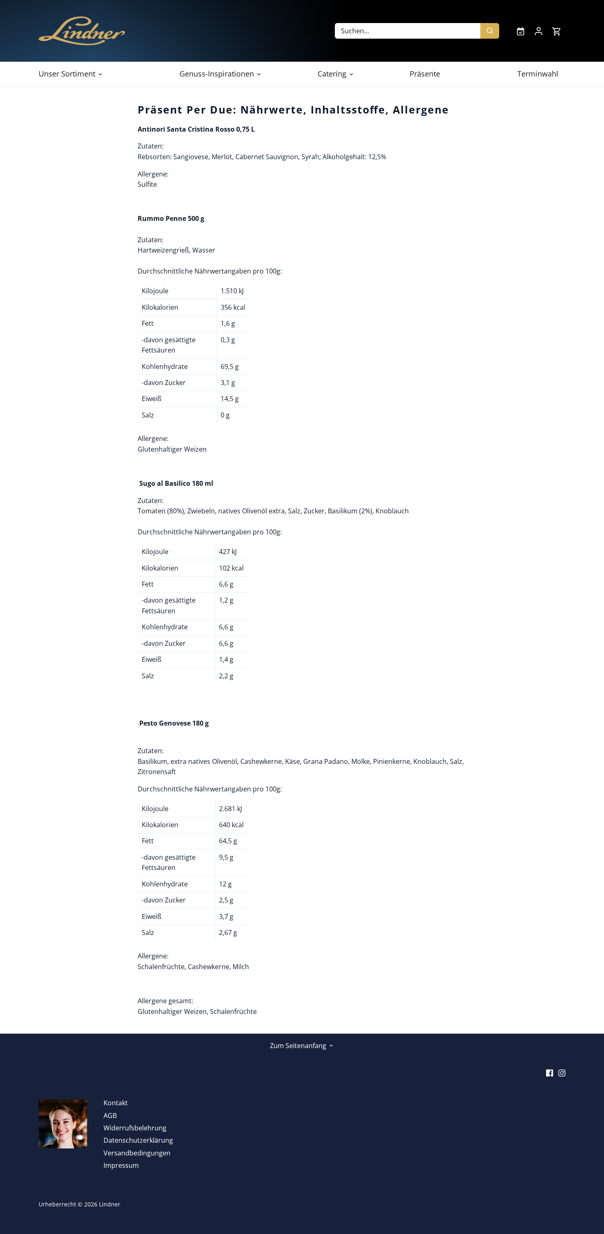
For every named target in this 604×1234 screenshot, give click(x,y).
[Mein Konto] (539, 30)
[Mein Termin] (521, 30)
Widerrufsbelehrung (135, 1127)
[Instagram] (561, 1072)
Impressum (121, 1165)
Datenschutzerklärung (138, 1140)
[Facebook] (549, 1072)
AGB (110, 1115)
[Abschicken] (489, 31)
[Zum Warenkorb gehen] (557, 31)
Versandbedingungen (137, 1152)
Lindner (109, 1204)
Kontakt (116, 1102)
